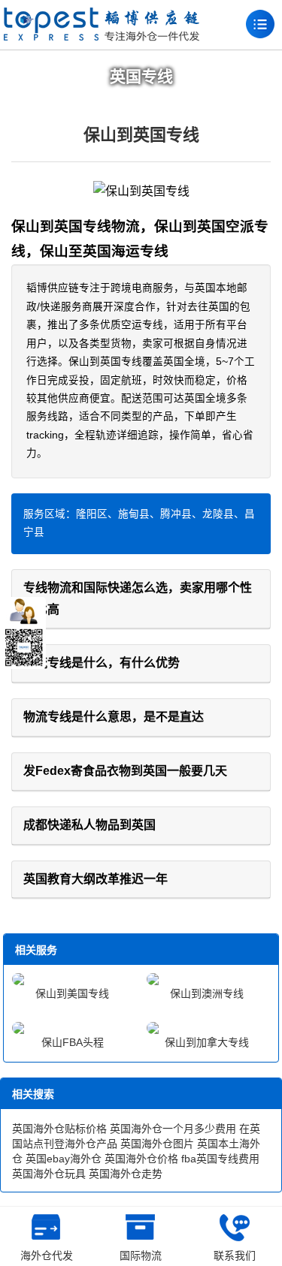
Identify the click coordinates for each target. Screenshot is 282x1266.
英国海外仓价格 (141, 1159)
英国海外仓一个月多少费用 (173, 1129)
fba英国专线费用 (220, 1159)
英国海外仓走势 (125, 1174)
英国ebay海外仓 (64, 1159)
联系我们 (235, 1255)
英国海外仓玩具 (49, 1174)
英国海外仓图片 (157, 1144)
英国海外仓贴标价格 (59, 1129)
